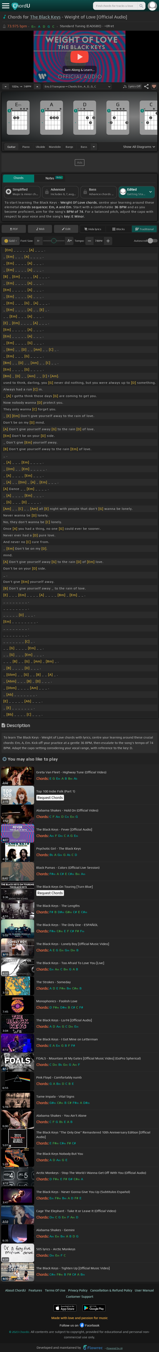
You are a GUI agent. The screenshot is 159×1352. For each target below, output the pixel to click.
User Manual (144, 1290)
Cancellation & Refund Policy (111, 1290)
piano (26, 146)
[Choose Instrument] (94, 146)
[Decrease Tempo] (5, 86)
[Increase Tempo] (37, 86)
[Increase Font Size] (69, 241)
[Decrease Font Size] (38, 241)
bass (84, 146)
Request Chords (50, 798)
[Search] (141, 6)
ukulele (40, 146)
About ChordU (15, 1290)
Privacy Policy (77, 1290)
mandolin (55, 146)
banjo (69, 146)
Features (35, 1290)
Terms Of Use (55, 1290)
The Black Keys (45, 16)
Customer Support (79, 1297)
